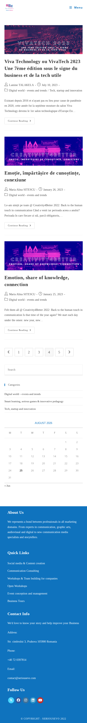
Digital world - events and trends (28, 90)
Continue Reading (21, 121)
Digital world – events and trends (22, 394)
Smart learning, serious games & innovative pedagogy (34, 401)
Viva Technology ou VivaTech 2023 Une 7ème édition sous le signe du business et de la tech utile (42, 68)
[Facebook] (18, 700)
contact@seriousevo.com (21, 678)
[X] (11, 700)
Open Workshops (17, 586)
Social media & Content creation (26, 563)
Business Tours (15, 601)
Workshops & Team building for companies (32, 578)
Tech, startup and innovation (66, 90)
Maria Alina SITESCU (22, 189)
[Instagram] (26, 700)
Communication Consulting (23, 570)
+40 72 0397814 (16, 659)
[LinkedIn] (33, 700)
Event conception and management (27, 593)
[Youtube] (40, 700)
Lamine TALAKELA (21, 85)
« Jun (7, 485)
